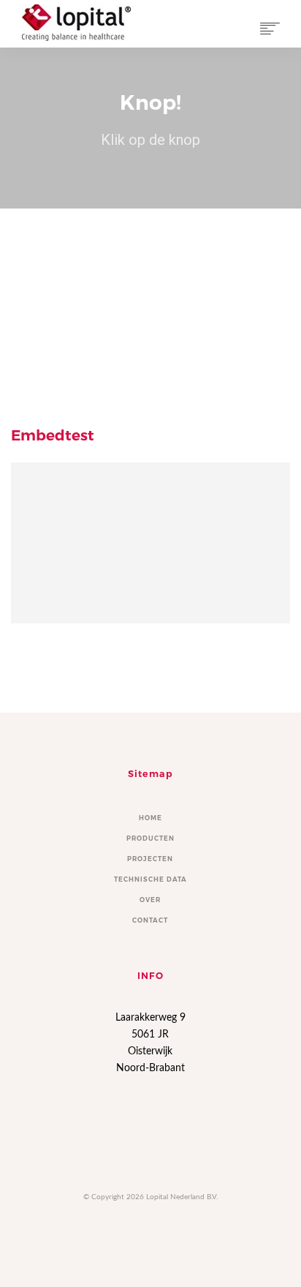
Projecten (150, 859)
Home (150, 818)
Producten (150, 838)
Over (150, 900)
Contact (150, 920)
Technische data (150, 879)
